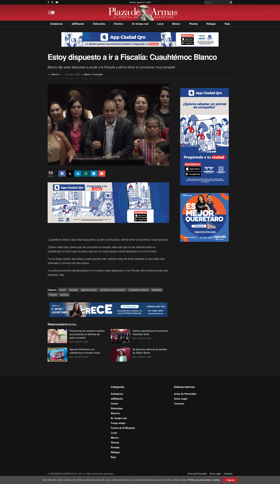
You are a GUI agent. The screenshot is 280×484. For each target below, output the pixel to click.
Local (160, 23)
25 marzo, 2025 (72, 74)
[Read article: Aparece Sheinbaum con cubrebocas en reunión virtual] (57, 355)
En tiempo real (140, 23)
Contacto (179, 403)
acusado (73, 289)
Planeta (193, 23)
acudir (63, 289)
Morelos (64, 294)
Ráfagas (211, 23)
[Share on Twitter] (70, 173)
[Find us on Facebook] (48, 2)
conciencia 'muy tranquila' (112, 289)
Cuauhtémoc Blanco (138, 289)
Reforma (55, 74)
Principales (97, 74)
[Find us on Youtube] (57, 2)
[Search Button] (230, 2)
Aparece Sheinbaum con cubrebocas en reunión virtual (85, 351)
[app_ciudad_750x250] (108, 202)
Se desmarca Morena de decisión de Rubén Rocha (150, 351)
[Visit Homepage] (144, 13)
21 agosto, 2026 (79, 341)
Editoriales (99, 23)
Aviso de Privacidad (185, 393)
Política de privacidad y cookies (204, 479)
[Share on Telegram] (93, 173)
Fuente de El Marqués (123, 427)
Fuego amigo (118, 423)
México (176, 23)
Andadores (56, 23)
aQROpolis (78, 23)
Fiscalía (53, 294)
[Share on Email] (101, 173)
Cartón (114, 403)
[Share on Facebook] (62, 173)
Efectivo (118, 23)
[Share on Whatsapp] (85, 173)
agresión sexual (89, 289)
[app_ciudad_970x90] (140, 39)
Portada (115, 447)
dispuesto (156, 289)
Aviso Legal (180, 398)
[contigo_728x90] (108, 309)
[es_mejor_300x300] (204, 217)
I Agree (230, 479)
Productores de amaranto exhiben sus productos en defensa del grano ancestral (87, 334)
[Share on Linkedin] (78, 173)
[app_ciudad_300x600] (204, 136)
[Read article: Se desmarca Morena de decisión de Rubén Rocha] (120, 355)
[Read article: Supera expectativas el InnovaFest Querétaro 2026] (120, 336)
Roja (227, 23)
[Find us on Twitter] (52, 2)
